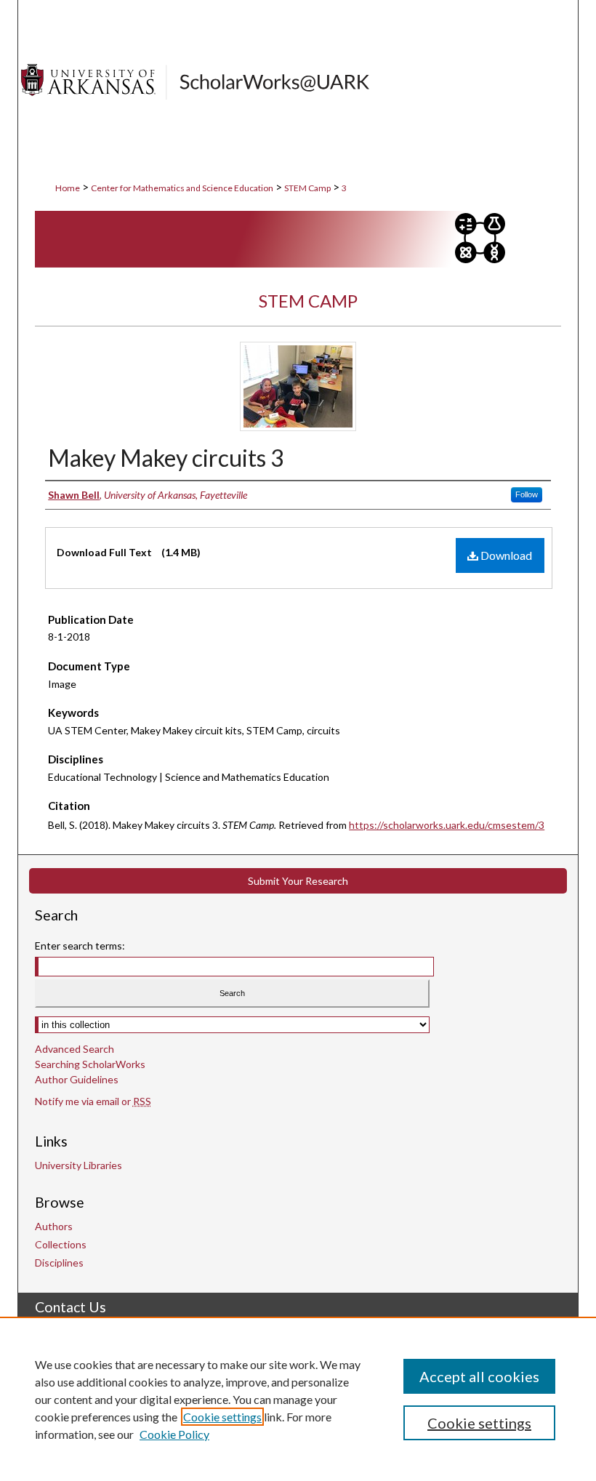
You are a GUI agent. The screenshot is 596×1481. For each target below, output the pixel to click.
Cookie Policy (174, 1434)
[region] (298, 1399)
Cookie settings (222, 1417)
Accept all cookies (479, 1376)
